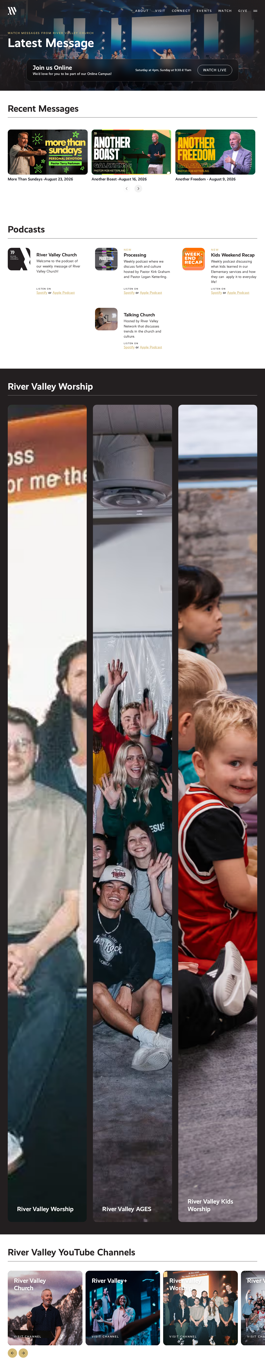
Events (204, 11)
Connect (181, 11)
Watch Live (215, 70)
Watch (225, 11)
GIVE (243, 11)
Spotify (41, 293)
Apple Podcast (64, 293)
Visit (160, 11)
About (142, 11)
